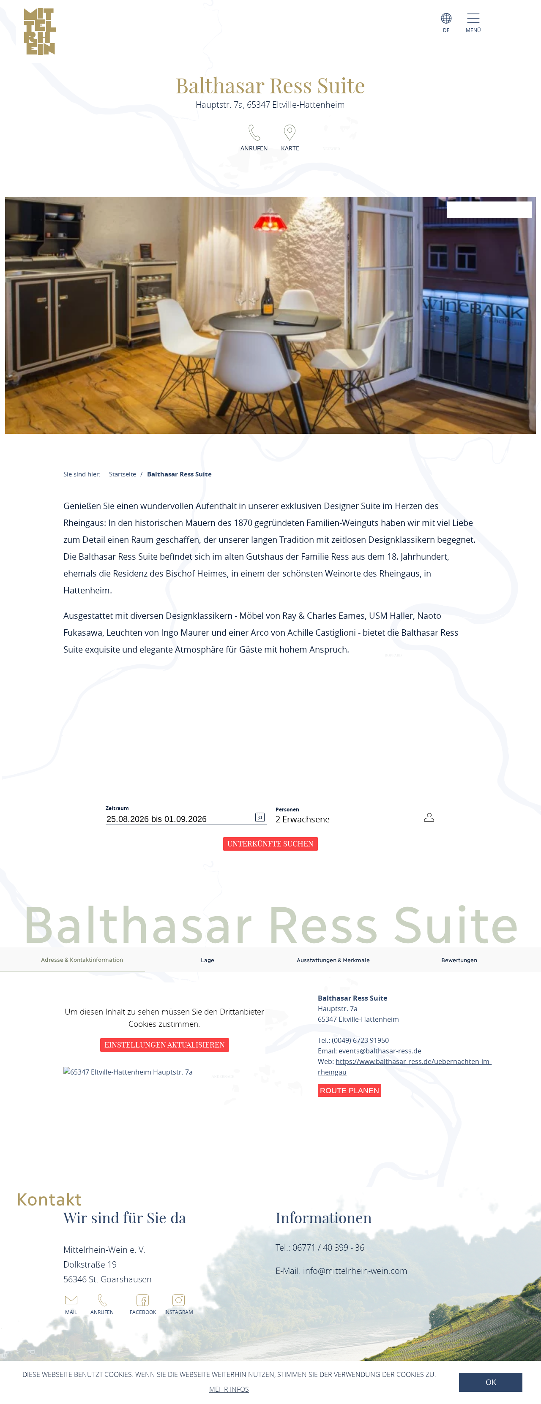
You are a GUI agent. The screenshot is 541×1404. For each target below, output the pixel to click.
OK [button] (491, 1382)
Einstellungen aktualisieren (164, 1045)
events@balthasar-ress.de (380, 1051)
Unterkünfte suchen (270, 844)
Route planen (349, 1090)
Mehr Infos (229, 1389)
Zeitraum (117, 808)
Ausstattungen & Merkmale (333, 959)
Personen (287, 809)
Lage (207, 959)
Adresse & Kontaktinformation (82, 959)
